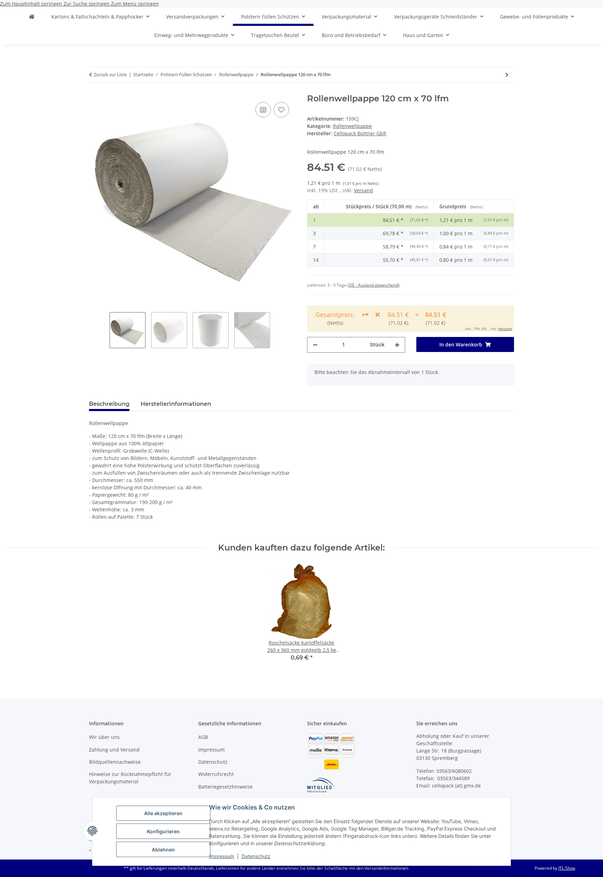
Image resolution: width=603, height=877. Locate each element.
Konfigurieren (163, 831)
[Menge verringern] (315, 344)
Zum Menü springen (135, 3)
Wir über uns (104, 737)
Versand (363, 190)
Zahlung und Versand (114, 749)
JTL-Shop (566, 868)
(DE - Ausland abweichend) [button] (374, 285)
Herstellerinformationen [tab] (176, 404)
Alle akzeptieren (163, 813)
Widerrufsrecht (216, 774)
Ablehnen (163, 850)
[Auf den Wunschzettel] (281, 109)
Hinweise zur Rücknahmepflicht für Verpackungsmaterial (130, 778)
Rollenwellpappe (352, 126)
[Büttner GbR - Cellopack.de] (32, 16)
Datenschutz (255, 856)
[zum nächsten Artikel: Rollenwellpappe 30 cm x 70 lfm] (507, 74)
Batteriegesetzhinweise (225, 786)
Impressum (221, 856)
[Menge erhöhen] (397, 344)
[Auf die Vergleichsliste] (263, 109)
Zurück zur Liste (110, 74)
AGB (203, 737)
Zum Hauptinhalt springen (32, 3)
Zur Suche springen (87, 3)
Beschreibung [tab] (109, 404)
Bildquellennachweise (115, 762)
